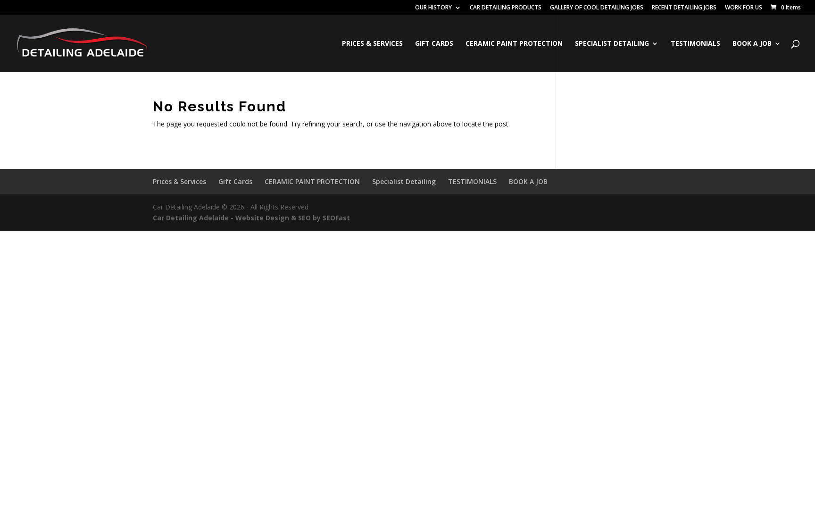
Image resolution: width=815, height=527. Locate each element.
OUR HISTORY (433, 8)
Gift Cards (434, 44)
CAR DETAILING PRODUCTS (505, 8)
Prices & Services (372, 44)
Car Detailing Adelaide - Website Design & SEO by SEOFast (251, 217)
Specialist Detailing (612, 44)
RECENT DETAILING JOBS (684, 8)
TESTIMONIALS (695, 44)
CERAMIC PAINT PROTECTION (514, 44)
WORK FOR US (743, 8)
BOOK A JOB (752, 44)
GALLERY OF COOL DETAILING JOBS (596, 8)
